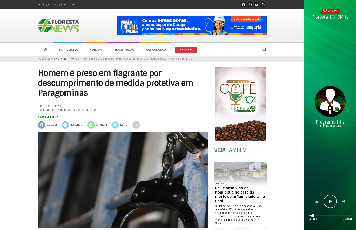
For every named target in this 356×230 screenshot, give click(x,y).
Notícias (96, 49)
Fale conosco (156, 49)
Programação (124, 49)
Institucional (68, 49)
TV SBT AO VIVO (186, 49)
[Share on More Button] (136, 125)
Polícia (75, 58)
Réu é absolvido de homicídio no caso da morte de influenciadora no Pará (240, 194)
